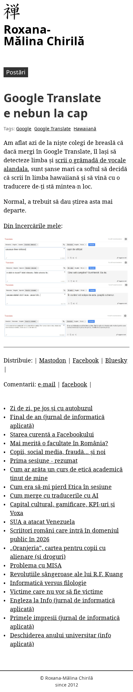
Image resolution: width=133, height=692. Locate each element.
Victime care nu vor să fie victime (56, 591)
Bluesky (116, 360)
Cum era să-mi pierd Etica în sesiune (61, 487)
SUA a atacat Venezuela (42, 521)
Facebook (86, 360)
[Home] (12, 12)
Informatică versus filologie (48, 583)
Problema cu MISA (36, 565)
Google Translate (52, 128)
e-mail (47, 384)
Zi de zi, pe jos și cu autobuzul (51, 408)
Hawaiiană (85, 128)
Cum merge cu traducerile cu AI (54, 495)
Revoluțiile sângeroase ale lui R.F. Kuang (66, 574)
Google (23, 128)
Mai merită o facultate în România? (59, 443)
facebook (74, 384)
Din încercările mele (32, 226)
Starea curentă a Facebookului (52, 434)
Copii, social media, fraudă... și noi (58, 452)
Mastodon (52, 360)
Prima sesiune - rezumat (43, 460)
